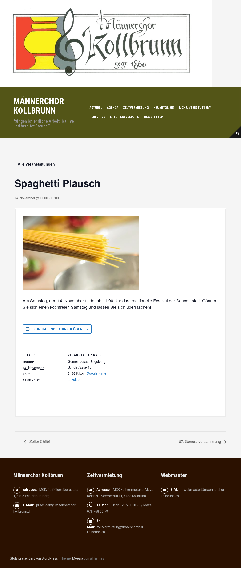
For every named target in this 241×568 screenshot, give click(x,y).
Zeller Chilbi (39, 441)
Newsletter (153, 117)
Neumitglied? (163, 108)
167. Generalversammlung (199, 441)
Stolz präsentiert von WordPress (34, 558)
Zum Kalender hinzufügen (57, 329)
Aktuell (95, 108)
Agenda (112, 108)
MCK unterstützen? (195, 108)
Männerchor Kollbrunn (38, 106)
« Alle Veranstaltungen (35, 164)
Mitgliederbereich (124, 117)
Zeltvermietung (136, 108)
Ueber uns (97, 117)
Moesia (77, 558)
